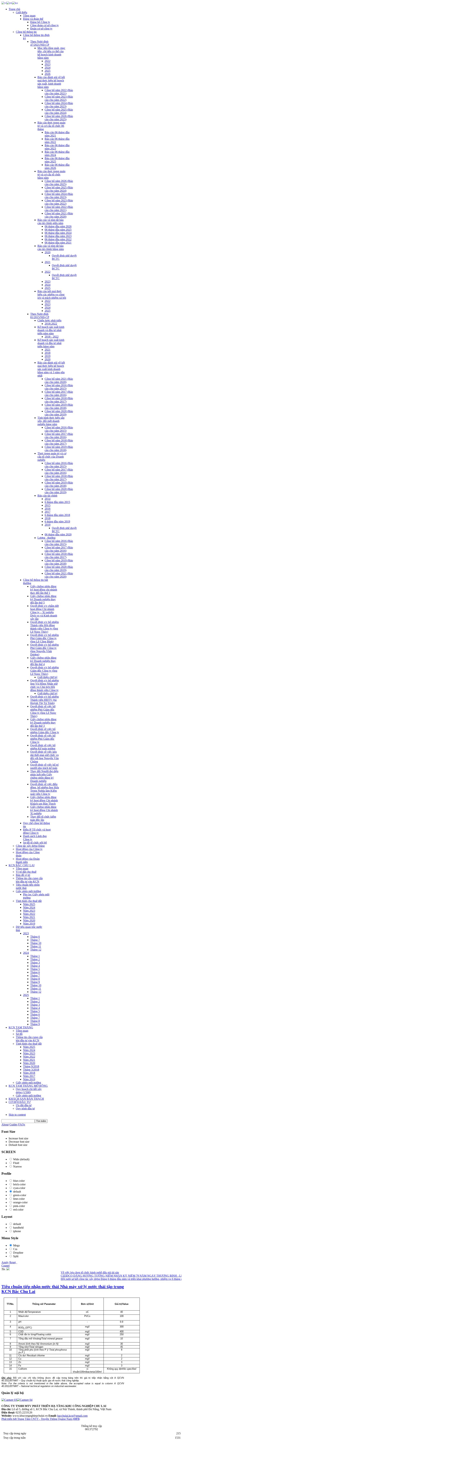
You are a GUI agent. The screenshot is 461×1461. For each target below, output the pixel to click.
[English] (9, 2)
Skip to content (17, 1114)
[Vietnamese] (3, 2)
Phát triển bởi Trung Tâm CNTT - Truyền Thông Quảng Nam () (40, 1418)
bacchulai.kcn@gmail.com (72, 1415)
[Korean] (15, 2)
